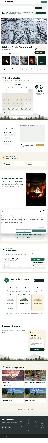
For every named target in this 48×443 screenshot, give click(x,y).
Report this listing (19, 409)
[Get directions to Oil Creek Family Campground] (32, 133)
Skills (42, 425)
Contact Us (29, 424)
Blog (21, 428)
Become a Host (31, 1)
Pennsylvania (13, 7)
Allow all (39, 230)
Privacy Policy (36, 425)
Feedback (30, 426)
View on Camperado (38, 262)
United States (7, 7)
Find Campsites (22, 422)
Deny (24, 230)
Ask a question (36, 349)
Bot (41, 429)
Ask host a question (39, 280)
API (41, 421)
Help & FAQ (29, 429)
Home (2, 7)
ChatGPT (43, 427)
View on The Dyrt (37, 265)
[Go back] (2, 2)
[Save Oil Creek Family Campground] (45, 19)
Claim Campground (40, 13)
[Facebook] (3, 427)
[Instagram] (6, 427)
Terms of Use (36, 422)
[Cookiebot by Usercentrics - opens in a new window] (41, 211)
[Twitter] (9, 427)
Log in (38, 1)
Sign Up (44, 1)
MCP (42, 423)
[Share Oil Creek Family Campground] (41, 19)
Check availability (37, 259)
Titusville (19, 7)
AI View (44, 7)
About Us (29, 421)
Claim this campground (28, 409)
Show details (41, 227)
